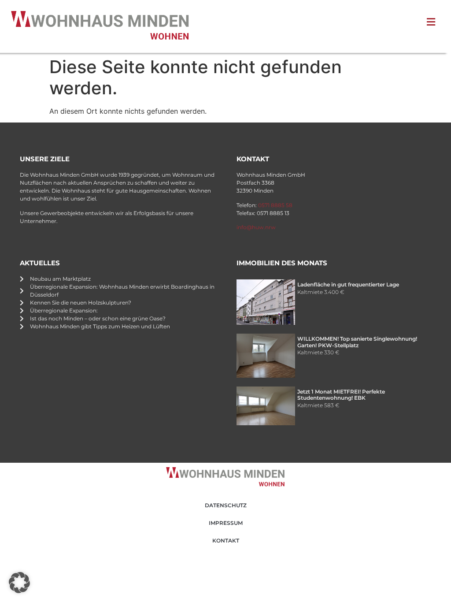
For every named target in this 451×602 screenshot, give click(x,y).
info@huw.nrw (256, 227)
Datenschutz (226, 505)
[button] (19, 582)
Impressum (226, 523)
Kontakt (225, 540)
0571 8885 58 (275, 205)
